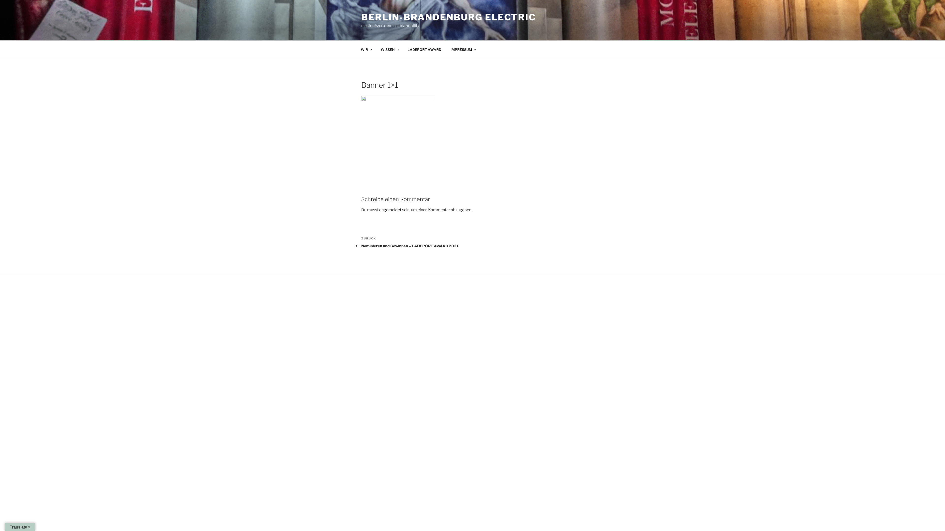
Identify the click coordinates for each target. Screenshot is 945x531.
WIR (364, 49)
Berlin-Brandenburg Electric (448, 17)
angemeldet (390, 209)
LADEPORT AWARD (424, 49)
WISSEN (388, 49)
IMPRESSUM (461, 49)
